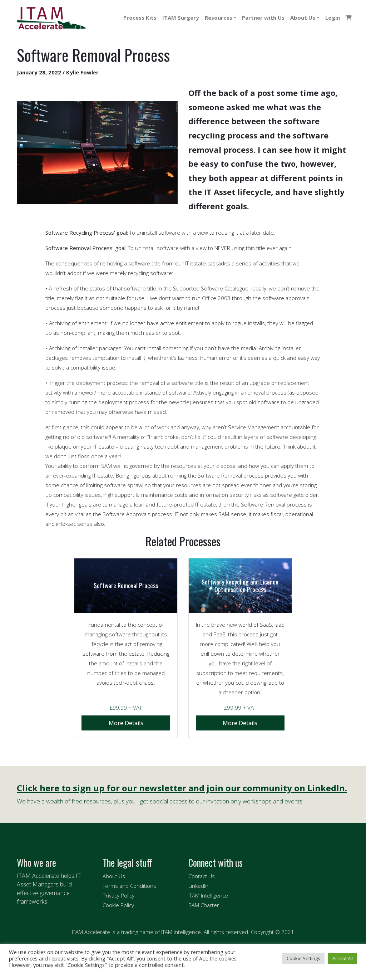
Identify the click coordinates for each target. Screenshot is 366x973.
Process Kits (140, 17)
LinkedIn (198, 885)
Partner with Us (263, 17)
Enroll (125, 723)
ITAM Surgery (180, 17)
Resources (218, 17)
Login (332, 17)
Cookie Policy (118, 905)
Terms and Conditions (129, 885)
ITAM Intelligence (208, 895)
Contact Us (201, 876)
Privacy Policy (118, 895)
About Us (302, 17)
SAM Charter (203, 905)
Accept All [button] (342, 958)
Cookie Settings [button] (303, 958)
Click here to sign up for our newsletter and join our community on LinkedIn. (182, 788)
